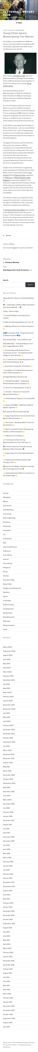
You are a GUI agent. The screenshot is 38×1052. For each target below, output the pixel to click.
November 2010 (9, 1010)
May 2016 (6, 853)
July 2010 (6, 1027)
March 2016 (7, 858)
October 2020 (8, 779)
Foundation (7, 530)
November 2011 (8, 965)
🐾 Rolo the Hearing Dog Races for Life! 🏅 (18, 322)
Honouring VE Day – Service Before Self (17, 340)
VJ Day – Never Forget (11, 311)
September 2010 (9, 1018)
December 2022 (9, 730)
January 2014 (7, 878)
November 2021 (8, 758)
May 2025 (6, 664)
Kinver (5, 572)
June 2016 (6, 849)
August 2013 (7, 891)
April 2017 (6, 833)
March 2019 (7, 800)
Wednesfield (7, 613)
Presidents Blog (8, 580)
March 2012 (7, 948)
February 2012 (8, 952)
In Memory (7, 551)
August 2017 (7, 825)
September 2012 (9, 924)
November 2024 (9, 680)
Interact (6, 559)
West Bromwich (8, 617)
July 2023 (6, 713)
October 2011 (8, 969)
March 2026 (7, 647)
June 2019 (6, 796)
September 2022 (9, 742)
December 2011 (8, 961)
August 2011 (7, 973)
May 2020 (6, 787)
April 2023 (7, 721)
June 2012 (6, 936)
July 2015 (6, 870)
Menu (20, 23)
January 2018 (7, 816)
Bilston (5, 501)
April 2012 (6, 944)
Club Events (7, 506)
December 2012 (8, 911)
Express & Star (19, 175)
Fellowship (7, 526)
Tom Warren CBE (19, 76)
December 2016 (9, 837)
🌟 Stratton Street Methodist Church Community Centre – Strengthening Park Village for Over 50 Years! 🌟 (17, 352)
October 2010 (8, 1014)
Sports (5, 596)
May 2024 (6, 688)
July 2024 (6, 684)
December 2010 (9, 1006)
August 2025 (7, 655)
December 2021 (8, 754)
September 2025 (9, 651)
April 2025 (7, 668)
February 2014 (8, 874)
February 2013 (8, 903)
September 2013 (9, 886)
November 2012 (8, 915)
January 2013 (7, 907)
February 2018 (8, 812)
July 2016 (6, 845)
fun (4, 534)
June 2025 (7, 659)
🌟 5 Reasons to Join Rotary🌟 (14, 436)
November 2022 (9, 734)
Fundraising (7, 539)
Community (7, 514)
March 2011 (7, 994)
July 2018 (6, 808)
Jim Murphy (19, 30)
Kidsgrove (6, 567)
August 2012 (7, 928)
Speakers (6, 592)
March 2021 (7, 771)
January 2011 (7, 1002)
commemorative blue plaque (14, 210)
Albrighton (7, 497)
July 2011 (6, 977)
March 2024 (7, 692)
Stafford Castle (8, 605)
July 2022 (6, 746)
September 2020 (9, 783)
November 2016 (9, 841)
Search (5, 280)
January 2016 (7, 866)
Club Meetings (8, 510)
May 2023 (6, 717)
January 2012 (7, 957)
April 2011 (6, 990)
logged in (15, 248)
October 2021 (8, 763)
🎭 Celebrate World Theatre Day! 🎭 (16, 412)
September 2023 (9, 709)
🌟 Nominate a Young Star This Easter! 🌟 (18, 366)
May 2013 (6, 899)
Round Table (7, 584)
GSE (4, 543)
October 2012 (8, 919)
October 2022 (8, 738)
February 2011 (8, 998)
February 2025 (8, 676)
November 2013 (9, 882)
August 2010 (7, 1023)
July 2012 (6, 932)
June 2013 (6, 895)
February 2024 (8, 697)
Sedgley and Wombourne (12, 588)
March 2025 (7, 672)
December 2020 (9, 775)
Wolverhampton (9, 625)
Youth (8, 235)
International (7, 563)
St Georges (7, 600)
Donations (6, 522)
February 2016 (8, 862)
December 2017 (8, 820)
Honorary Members (10, 547)
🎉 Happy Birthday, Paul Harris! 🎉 (15, 377)
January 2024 (8, 701)
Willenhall (6, 621)
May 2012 (6, 940)
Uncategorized (8, 609)
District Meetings (9, 518)
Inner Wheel (7, 555)
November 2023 (9, 705)
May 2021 (6, 767)
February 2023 (8, 725)
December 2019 (9, 792)
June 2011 (6, 981)
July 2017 (6, 829)
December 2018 (9, 804)
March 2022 (7, 750)
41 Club (5, 493)
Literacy (6, 576)
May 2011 (6, 985)
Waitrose (8, 178)
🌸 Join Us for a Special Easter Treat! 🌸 (17, 388)
